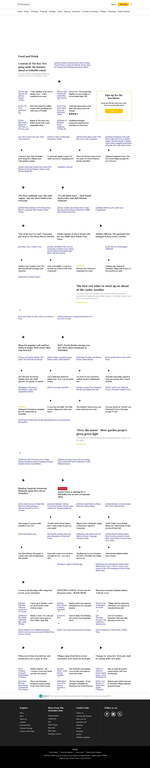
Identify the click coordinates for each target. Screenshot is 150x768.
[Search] (131, 4)
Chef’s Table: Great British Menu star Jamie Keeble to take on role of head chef (118, 525)
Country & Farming (90, 12)
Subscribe (79, 725)
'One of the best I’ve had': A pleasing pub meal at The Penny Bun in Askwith (36, 235)
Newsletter (79, 731)
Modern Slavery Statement (93, 752)
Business (76, 12)
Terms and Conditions (67, 752)
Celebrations (52, 719)
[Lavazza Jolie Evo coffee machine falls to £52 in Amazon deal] (31, 511)
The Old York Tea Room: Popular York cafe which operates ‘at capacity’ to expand (30, 379)
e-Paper (103, 12)
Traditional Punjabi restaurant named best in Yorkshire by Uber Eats (79, 123)
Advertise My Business (83, 716)
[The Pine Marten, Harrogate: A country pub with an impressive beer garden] (31, 541)
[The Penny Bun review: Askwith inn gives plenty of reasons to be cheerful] (36, 219)
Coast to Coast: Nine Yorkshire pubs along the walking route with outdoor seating (30, 158)
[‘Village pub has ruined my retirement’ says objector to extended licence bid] (101, 607)
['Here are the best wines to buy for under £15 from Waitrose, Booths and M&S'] (89, 144)
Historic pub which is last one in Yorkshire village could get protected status (119, 683)
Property (43, 12)
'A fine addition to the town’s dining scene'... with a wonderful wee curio (41, 94)
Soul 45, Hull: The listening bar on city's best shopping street (79, 618)
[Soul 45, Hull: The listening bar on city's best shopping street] (62, 620)
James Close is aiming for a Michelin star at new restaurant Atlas (74, 494)
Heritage (34, 12)
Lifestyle (52, 12)
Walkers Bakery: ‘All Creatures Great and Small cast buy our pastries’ (41, 671)
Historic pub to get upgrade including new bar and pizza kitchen (80, 605)
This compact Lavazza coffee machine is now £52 (29, 524)
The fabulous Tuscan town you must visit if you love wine (88, 408)
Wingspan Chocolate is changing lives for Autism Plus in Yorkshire (31, 411)
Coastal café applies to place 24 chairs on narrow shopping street (60, 157)
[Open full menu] (19, 4)
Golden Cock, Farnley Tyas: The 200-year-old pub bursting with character (31, 268)
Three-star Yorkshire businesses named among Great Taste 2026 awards (40, 683)
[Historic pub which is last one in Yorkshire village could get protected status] (101, 685)
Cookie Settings (53, 752)
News (26, 12)
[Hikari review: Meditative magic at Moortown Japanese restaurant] (89, 511)
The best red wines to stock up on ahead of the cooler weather (102, 287)
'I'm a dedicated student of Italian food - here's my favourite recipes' (60, 379)
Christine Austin (81, 302)
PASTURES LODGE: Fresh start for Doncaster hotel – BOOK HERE (74, 591)
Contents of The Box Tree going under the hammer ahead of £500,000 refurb (32, 67)
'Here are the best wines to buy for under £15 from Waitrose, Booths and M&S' (88, 158)
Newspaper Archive (54, 734)
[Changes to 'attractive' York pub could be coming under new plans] (114, 641)
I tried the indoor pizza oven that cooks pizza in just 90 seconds (80, 108)
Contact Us (80, 713)
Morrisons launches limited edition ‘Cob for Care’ (111, 591)
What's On (23, 719)
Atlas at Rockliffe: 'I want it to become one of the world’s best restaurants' (59, 268)
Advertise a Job (81, 722)
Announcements (53, 716)
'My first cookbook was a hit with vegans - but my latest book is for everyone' (35, 198)
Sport (60, 12)
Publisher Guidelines (83, 737)
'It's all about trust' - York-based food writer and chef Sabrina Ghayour (74, 198)
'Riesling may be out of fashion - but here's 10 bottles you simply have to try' (89, 555)
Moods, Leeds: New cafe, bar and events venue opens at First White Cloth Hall (41, 618)
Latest (19, 12)
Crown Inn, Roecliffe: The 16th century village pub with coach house (59, 409)
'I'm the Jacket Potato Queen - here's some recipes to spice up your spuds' (59, 525)
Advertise (112, 12)
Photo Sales (52, 731)
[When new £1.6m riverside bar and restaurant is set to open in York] (36, 641)
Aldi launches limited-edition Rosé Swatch (116, 554)
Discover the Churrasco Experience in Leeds (85, 270)
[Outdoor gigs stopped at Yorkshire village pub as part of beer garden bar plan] (118, 254)
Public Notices (124, 12)
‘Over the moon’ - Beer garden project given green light (101, 432)
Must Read (51, 728)
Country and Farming (27, 731)
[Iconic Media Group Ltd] (75, 749)
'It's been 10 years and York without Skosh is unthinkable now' (87, 379)
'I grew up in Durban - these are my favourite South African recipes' (41, 605)
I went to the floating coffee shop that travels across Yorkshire (35, 591)
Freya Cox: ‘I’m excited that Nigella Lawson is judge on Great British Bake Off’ (80, 94)
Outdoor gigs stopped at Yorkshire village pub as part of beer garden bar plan (117, 268)
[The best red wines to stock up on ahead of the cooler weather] (46, 294)
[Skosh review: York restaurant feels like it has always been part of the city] (89, 365)
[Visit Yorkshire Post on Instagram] (113, 714)
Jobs (49, 722)
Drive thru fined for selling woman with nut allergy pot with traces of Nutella (41, 108)
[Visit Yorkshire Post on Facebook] (107, 714)
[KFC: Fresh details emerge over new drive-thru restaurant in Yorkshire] (76, 329)
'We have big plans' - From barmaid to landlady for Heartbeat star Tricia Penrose (80, 683)
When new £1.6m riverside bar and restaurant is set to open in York (34, 657)
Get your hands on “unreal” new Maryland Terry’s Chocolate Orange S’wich (118, 409)
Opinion (67, 12)
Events (78, 728)
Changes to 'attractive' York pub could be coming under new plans (113, 657)
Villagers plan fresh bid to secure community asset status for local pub (73, 657)
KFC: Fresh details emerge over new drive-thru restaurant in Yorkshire (74, 347)
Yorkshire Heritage (26, 728)
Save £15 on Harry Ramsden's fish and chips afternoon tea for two (118, 618)
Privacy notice (80, 752)
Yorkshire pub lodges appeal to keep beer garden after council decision (117, 379)
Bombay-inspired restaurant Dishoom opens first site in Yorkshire (32, 491)
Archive (79, 734)
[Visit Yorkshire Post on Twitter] (119, 714)
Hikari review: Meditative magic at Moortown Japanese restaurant (89, 525)
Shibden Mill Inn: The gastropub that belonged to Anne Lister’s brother (113, 235)
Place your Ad (81, 719)
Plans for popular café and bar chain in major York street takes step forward (34, 347)
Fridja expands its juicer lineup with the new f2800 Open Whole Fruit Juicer (73, 236)
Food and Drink (25, 725)
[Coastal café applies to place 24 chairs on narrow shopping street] (60, 144)
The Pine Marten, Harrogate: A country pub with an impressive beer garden (30, 555)
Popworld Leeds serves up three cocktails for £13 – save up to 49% (60, 555)
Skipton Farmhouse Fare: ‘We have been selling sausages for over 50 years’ (117, 158)
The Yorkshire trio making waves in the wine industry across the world (79, 671)
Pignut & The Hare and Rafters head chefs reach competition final (40, 123)
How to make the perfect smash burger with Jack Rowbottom (117, 671)
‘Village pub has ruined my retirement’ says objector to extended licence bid (118, 605)
